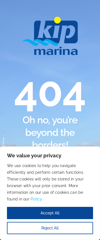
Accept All (50, 213)
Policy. (37, 199)
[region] (50, 193)
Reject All (50, 228)
